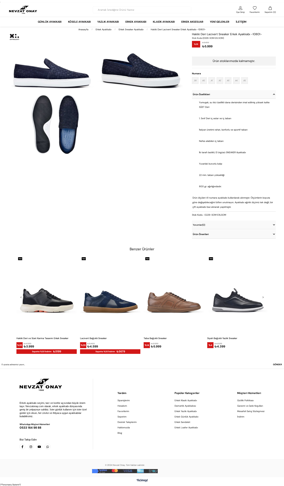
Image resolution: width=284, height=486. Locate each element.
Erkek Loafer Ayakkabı (186, 427)
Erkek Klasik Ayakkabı (186, 400)
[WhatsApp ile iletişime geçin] (47, 447)
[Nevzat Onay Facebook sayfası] (22, 447)
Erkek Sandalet (182, 422)
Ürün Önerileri (201, 234)
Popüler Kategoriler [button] (187, 393)
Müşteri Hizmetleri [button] (249, 393)
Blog (120, 432)
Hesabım (122, 405)
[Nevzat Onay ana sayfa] (54, 385)
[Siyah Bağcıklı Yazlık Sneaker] (237, 295)
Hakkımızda (124, 427)
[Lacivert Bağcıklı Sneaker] (110, 295)
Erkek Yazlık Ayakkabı (186, 411)
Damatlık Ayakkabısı (185, 405)
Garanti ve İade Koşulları (250, 405)
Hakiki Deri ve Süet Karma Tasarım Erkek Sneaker (42, 338)
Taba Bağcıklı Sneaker (155, 338)
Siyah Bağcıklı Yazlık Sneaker (222, 338)
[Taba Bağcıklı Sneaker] (174, 295)
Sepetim (122, 416)
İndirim (240, 416)
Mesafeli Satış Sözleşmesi (250, 411)
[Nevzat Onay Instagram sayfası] (31, 447)
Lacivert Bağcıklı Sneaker (93, 338)
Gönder (277, 364)
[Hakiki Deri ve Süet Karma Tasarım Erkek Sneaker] (46, 295)
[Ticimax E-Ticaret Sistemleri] (142, 480)
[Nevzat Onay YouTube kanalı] (39, 447)
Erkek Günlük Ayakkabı (186, 416)
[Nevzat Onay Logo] (23, 9)
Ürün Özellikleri (201, 94)
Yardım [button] (122, 393)
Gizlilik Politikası (245, 400)
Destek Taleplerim (127, 422)
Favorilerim (123, 411)
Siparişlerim (124, 400)
